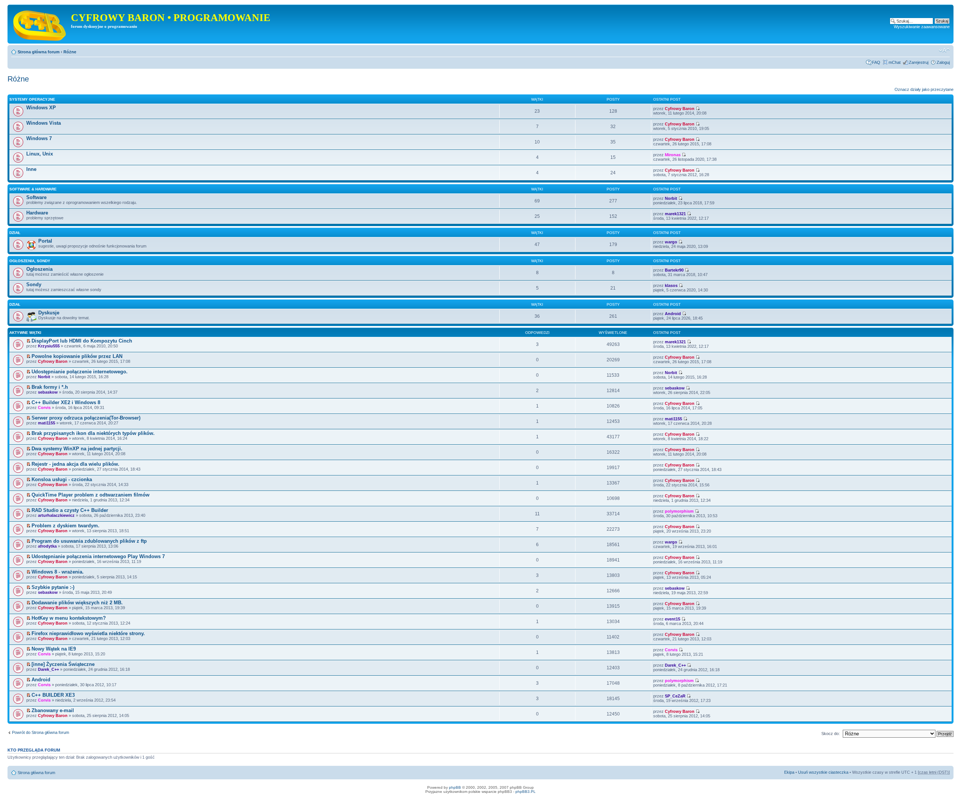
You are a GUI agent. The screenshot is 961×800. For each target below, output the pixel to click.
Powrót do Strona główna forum (40, 732)
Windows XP (41, 107)
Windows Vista (43, 123)
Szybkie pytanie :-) (53, 587)
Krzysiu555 (49, 346)
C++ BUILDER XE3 (53, 695)
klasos (671, 285)
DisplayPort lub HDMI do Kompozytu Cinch (82, 341)
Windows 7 (39, 138)
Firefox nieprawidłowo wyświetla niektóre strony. (88, 633)
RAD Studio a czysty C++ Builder (70, 510)
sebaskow (48, 392)
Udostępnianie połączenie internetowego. (80, 371)
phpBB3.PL (525, 791)
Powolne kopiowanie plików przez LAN (77, 356)
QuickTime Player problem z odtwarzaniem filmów (90, 495)
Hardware (37, 213)
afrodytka (47, 546)
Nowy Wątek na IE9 (54, 649)
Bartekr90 (674, 270)
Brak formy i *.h (50, 387)
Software (36, 197)
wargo (671, 242)
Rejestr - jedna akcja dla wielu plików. (75, 464)
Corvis (44, 407)
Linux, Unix (39, 154)
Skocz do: (830, 733)
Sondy (33, 284)
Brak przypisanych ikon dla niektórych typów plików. (93, 433)
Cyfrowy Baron (679, 108)
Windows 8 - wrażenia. (58, 572)
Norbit (671, 198)
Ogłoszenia (39, 269)
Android (673, 313)
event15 (672, 619)
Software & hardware (33, 189)
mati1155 (46, 423)
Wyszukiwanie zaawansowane (922, 26)
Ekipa (789, 772)
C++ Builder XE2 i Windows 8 (66, 402)
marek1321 (675, 213)
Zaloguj (943, 62)
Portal (45, 241)
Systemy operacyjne (32, 99)
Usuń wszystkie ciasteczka (823, 772)
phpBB (455, 787)
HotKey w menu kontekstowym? (69, 618)
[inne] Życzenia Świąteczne (63, 664)
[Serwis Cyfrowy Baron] (40, 24)
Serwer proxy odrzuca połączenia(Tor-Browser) (86, 418)
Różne (69, 52)
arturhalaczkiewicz (56, 515)
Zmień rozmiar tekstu (944, 50)
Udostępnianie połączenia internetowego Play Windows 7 (98, 556)
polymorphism (679, 511)
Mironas (673, 154)
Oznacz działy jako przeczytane (924, 89)
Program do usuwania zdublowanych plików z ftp (89, 541)
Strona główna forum (39, 52)
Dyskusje (48, 312)
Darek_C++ (48, 669)
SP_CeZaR (675, 696)
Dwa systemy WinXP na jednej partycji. (77, 448)
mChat (895, 62)
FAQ (876, 62)
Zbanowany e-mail (53, 710)
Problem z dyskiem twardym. (65, 525)
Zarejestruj (918, 62)
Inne (31, 169)
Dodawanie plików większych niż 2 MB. (77, 602)
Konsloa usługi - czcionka (62, 479)
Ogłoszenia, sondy (29, 261)
